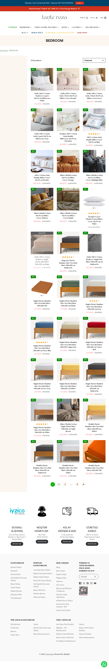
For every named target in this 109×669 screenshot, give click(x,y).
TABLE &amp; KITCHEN (45, 27)
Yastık (35, 624)
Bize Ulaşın (60, 571)
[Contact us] (104, 664)
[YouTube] (95, 583)
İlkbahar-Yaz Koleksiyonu (60, 33)
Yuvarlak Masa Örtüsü (41, 570)
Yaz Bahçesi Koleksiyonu (66, 641)
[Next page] (83, 484)
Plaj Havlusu (15, 624)
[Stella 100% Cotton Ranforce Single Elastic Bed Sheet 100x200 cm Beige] (42, 243)
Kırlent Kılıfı (15, 574)
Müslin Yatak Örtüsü (41, 577)
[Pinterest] (87, 583)
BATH (64, 27)
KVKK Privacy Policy (64, 601)
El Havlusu (15, 628)
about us (59, 581)
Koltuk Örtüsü (16, 567)
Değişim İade (61, 578)
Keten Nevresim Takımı (42, 580)
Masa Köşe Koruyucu (41, 634)
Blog (58, 567)
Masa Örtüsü (15, 584)
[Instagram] (91, 583)
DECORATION (92, 27)
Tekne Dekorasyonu (86, 637)
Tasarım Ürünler (85, 634)
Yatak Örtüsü (15, 588)
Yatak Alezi (15, 635)
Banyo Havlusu (39, 590)
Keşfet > (80, 3)
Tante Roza (50, 654)
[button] (39, 88)
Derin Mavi (37, 33)
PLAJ (24, 33)
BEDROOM (24, 27)
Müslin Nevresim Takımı (42, 573)
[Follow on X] (84, 583)
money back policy (63, 610)
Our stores (60, 585)
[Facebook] (80, 583)
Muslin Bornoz (16, 591)
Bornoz (13, 631)
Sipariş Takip (61, 574)
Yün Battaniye (16, 598)
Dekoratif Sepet (39, 597)
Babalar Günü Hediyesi (65, 634)
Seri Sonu (82, 33)
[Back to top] (104, 657)
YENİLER (12, 27)
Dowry (81, 624)
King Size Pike (16, 595)
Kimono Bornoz (39, 594)
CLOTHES (76, 27)
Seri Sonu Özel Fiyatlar (65, 624)
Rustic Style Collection (65, 637)
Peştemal (14, 571)
